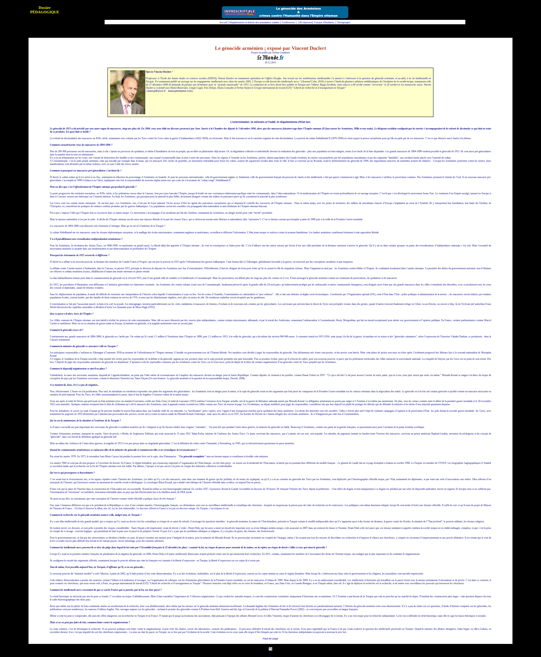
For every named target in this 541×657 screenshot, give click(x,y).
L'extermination (239, 122)
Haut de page (270, 638)
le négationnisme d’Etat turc (294, 122)
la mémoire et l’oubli (263, 122)
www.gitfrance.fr (156, 91)
